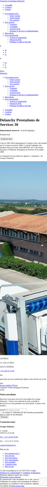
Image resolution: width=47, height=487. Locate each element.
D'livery (15, 385)
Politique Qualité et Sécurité (20, 42)
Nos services (9, 22)
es (5, 54)
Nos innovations (11, 458)
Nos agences (14, 20)
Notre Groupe (15, 16)
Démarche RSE (16, 40)
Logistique (14, 27)
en (6, 50)
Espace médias (5, 385)
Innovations (9, 33)
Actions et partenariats (18, 38)
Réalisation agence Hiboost (10, 477)
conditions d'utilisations (31, 473)
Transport (13, 24)
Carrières (8, 7)
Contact (8, 9)
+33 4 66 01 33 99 (7, 371)
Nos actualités (10, 462)
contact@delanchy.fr (8, 445)
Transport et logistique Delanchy (12, 1)
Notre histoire (15, 18)
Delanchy (3, 73)
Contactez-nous (11, 464)
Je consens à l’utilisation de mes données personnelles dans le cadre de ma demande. (21, 413)
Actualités (8, 5)
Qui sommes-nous (12, 14)
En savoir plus (18, 486)
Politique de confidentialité (10, 473)
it (5, 52)
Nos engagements (11, 35)
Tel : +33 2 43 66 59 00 (9, 437)
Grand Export (15, 29)
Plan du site (9, 466)
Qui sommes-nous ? (12, 453)
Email (2, 410)
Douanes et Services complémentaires (24, 31)
